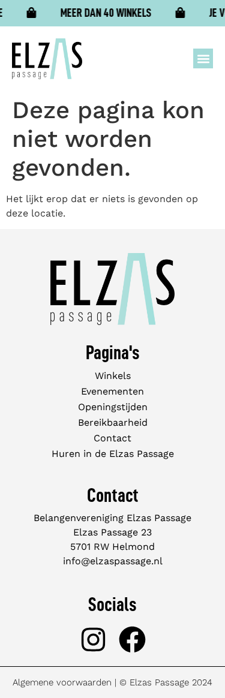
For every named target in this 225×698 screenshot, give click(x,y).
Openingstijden (113, 407)
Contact (112, 438)
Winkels (113, 375)
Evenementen (112, 391)
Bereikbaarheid (113, 422)
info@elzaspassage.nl (113, 561)
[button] (203, 58)
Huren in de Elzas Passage (113, 453)
